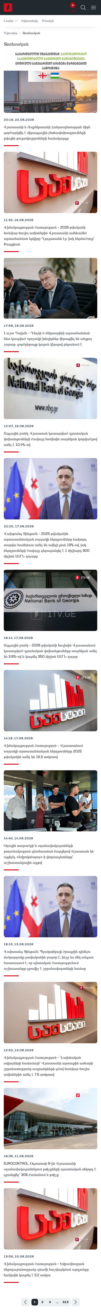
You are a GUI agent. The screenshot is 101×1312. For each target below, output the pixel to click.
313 (65, 1302)
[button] (11, 21)
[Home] (8, 7)
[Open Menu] (93, 7)
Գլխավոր (10, 33)
